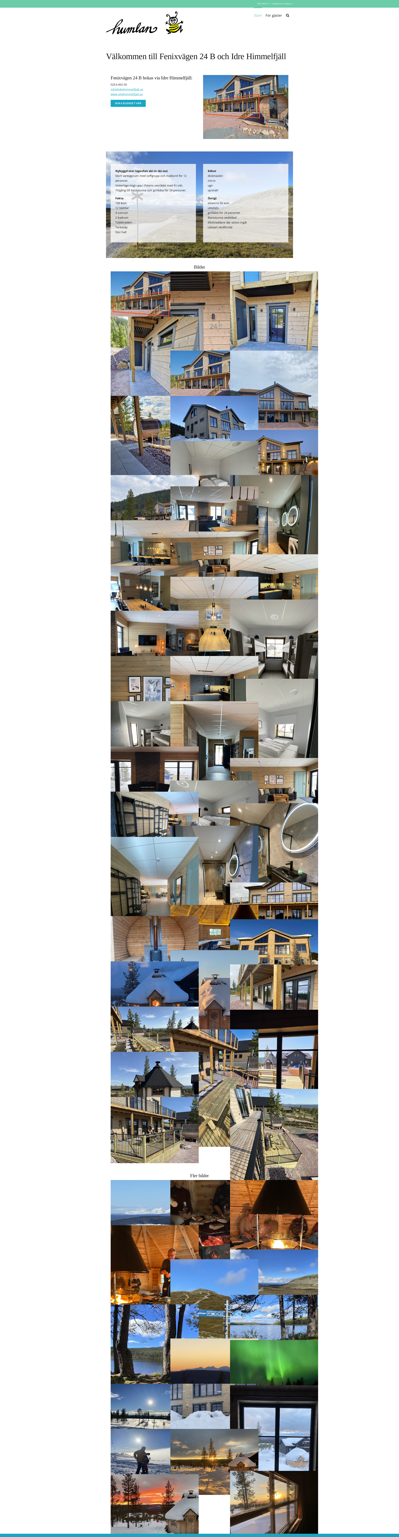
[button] (287, 15)
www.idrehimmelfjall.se (127, 94)
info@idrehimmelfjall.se (282, 3)
